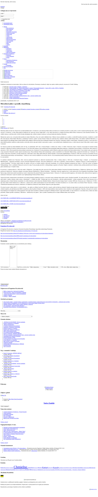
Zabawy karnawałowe (14, 97)
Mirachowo (6, 217)
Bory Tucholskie (7, 415)
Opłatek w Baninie (7, 295)
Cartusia (12, 467)
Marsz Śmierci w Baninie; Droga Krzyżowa (13, 433)
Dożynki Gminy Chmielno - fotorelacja (18, 86)
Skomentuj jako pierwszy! (9, 113)
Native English (9, 40)
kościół (65, 467)
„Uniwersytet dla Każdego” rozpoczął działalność (14, 293)
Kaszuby (56, 467)
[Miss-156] (3, 395)
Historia (40, 467)
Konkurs (62, 467)
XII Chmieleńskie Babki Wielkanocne (12, 439)
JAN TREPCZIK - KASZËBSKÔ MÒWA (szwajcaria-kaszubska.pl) (16, 198)
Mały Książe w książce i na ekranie (11, 341)
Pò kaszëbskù (7, 210)
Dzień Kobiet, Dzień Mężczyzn (10, 428)
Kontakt (5, 64)
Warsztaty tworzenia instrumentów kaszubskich (14, 427)
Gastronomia (9, 37)
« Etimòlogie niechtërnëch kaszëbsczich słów (21, 220)
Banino (2, 467)
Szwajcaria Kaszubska (50, 469)
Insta (4, 67)
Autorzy (8, 44)
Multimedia (6, 47)
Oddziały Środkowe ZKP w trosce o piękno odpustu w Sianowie (18, 304)
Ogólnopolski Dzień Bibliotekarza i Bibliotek (13, 343)
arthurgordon (34, 450)
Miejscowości (9, 38)
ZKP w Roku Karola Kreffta (9, 331)
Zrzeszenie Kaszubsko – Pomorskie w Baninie (72, 469)
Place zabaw (9, 30)
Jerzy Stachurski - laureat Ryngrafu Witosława (13, 305)
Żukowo (83, 469)
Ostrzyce (18, 469)
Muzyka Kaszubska (10, 52)
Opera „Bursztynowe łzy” (9, 430)
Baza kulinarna (9, 29)
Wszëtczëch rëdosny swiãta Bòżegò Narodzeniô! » (12, 222)
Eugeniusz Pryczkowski (9, 106)
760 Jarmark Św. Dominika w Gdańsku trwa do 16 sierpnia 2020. (24, 89)
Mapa (7, 43)
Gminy (7, 35)
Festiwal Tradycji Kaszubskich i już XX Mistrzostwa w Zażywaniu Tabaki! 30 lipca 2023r (23, 303)
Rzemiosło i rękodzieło (11, 31)
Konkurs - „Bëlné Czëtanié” (9, 296)
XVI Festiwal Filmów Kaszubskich (11, 332)
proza (24, 469)
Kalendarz (5, 46)
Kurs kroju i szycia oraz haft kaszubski (18, 93)
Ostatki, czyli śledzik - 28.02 (15, 94)
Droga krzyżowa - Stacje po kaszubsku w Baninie (14, 292)
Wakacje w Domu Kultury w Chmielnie (18, 91)
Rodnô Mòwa (29, 469)
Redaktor (3, 6)
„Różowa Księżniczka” (8, 324)
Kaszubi (51, 467)
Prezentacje (8, 49)
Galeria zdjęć (9, 51)
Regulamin (8, 65)
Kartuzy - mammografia (8, 436)
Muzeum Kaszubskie (11, 39)
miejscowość (3, 469)
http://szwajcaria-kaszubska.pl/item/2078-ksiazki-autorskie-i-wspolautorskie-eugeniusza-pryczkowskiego (24, 238)
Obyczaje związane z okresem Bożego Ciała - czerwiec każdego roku (25, 95)
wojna (61, 469)
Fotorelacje (8, 48)
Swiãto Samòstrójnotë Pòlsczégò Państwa (18, 98)
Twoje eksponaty (10, 56)
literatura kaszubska (78, 467)
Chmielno (21, 467)
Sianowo (5, 214)
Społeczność (9, 34)
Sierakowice (40, 469)
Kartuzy (45, 467)
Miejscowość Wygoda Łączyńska (11, 418)
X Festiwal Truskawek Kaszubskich (11, 326)
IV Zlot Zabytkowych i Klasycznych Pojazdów (14, 338)
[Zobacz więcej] (4, 422)
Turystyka (57, 469)
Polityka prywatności (8, 66)
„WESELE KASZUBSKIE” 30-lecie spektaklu (14, 322)
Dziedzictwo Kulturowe (8, 53)
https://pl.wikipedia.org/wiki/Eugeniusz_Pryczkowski (25, 230)
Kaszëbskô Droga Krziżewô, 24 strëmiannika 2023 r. (15, 307)
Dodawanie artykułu (11, 62)
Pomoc (7, 57)
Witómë (5, 26)
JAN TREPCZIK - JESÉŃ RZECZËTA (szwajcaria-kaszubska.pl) (16, 201)
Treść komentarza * (5, 267)
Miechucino (92, 467)
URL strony (63, 267)
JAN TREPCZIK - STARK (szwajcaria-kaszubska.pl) (13, 203)
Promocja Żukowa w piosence (10, 328)
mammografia (86, 467)
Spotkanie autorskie (7, 342)
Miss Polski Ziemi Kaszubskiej (15, 399)
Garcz (36, 467)
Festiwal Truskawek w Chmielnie (11, 323)
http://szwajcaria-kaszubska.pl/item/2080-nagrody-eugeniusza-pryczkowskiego (18, 235)
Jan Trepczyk (6, 215)
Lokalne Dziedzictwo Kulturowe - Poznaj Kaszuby (15, 411)
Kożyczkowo (70, 467)
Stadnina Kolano (49, 388)
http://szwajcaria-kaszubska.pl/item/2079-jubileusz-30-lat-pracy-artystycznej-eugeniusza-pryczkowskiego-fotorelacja (27, 233)
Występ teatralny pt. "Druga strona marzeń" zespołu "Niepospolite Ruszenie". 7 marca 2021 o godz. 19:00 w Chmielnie (36, 88)
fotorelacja (31, 467)
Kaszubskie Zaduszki (8, 414)
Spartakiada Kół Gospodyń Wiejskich (12, 336)
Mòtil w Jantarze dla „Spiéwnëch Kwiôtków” (13, 291)
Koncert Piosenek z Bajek (9, 337)
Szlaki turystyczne (10, 33)
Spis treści (8, 42)
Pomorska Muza (7, 345)
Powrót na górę (4, 285)
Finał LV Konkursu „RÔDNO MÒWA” (12, 333)
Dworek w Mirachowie (8, 417)
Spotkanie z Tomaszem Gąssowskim (11, 327)
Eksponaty (8, 55)
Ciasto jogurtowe (7, 413)
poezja (21, 469)
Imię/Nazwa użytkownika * (23, 267)
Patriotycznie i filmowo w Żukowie (11, 329)
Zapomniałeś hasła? (7, 23)
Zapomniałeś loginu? (8, 24)
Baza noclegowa (10, 28)
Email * (45, 267)
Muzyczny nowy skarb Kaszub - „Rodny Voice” (14, 431)
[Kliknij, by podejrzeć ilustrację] (4, 128)
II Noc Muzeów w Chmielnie (10, 340)
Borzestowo (7, 467)
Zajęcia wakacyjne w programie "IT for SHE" (19, 90)
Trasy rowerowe (7, 346)
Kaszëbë (5, 218)
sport (44, 469)
